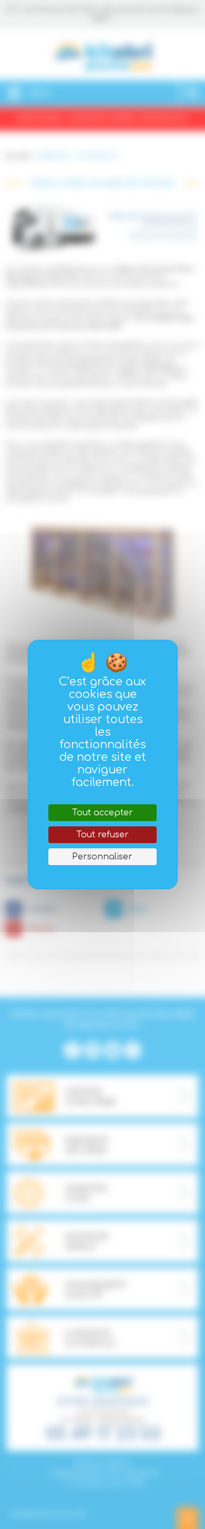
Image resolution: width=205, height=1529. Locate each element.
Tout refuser (102, 834)
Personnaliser (102, 856)
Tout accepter (102, 812)
